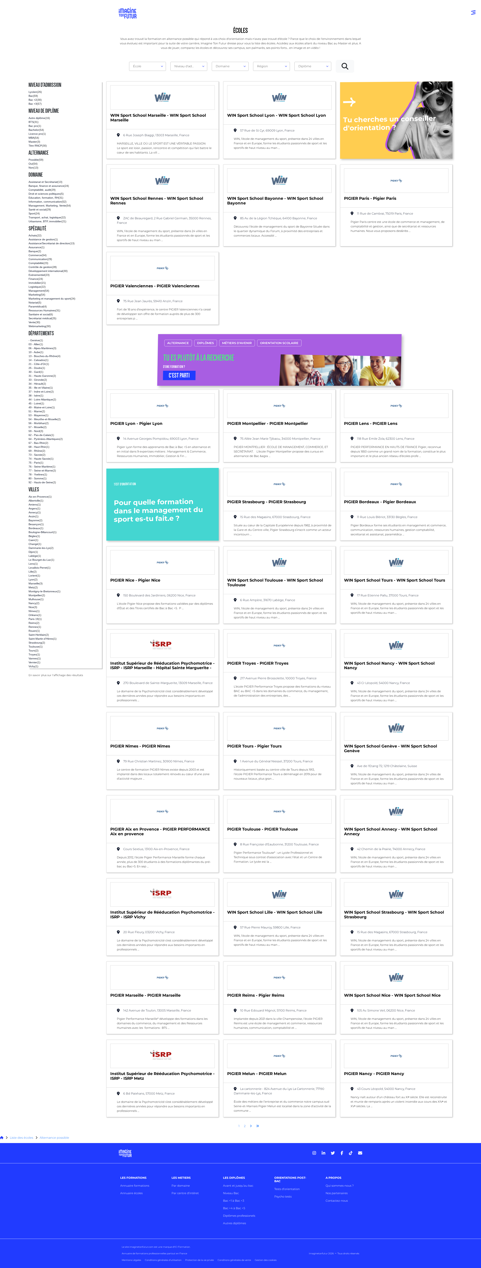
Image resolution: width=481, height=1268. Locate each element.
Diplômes (205, 343)
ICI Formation (182, 1246)
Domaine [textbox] (223, 66)
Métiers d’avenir (237, 343)
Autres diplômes (234, 1223)
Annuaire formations (134, 1185)
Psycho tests (283, 1196)
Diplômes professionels (239, 1215)
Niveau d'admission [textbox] (187, 66)
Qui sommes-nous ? (340, 1185)
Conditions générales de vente (234, 1260)
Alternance (178, 343)
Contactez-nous (337, 1200)
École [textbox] (137, 66)
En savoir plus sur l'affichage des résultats (56, 675)
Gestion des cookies (266, 1260)
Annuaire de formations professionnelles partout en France (154, 1253)
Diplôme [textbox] (304, 66)
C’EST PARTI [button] (179, 375)
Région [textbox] (262, 66)
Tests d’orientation (287, 1189)
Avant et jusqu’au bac (238, 1185)
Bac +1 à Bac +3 (233, 1200)
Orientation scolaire (279, 343)
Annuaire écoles (131, 1193)
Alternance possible (54, 1137)
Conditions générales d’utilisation (163, 1260)
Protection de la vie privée (199, 1260)
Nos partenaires (337, 1193)
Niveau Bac (231, 1193)
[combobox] (147, 66)
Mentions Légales (131, 1260)
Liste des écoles (21, 1137)
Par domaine (181, 1185)
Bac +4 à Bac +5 (234, 1208)
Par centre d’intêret (185, 1193)
